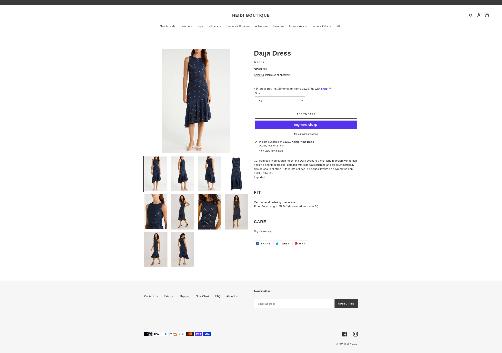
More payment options (306, 134)
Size (257, 93)
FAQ (217, 296)
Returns (169, 296)
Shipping (259, 74)
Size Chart (202, 296)
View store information (271, 150)
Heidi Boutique (251, 15)
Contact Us (151, 296)
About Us (232, 296)
